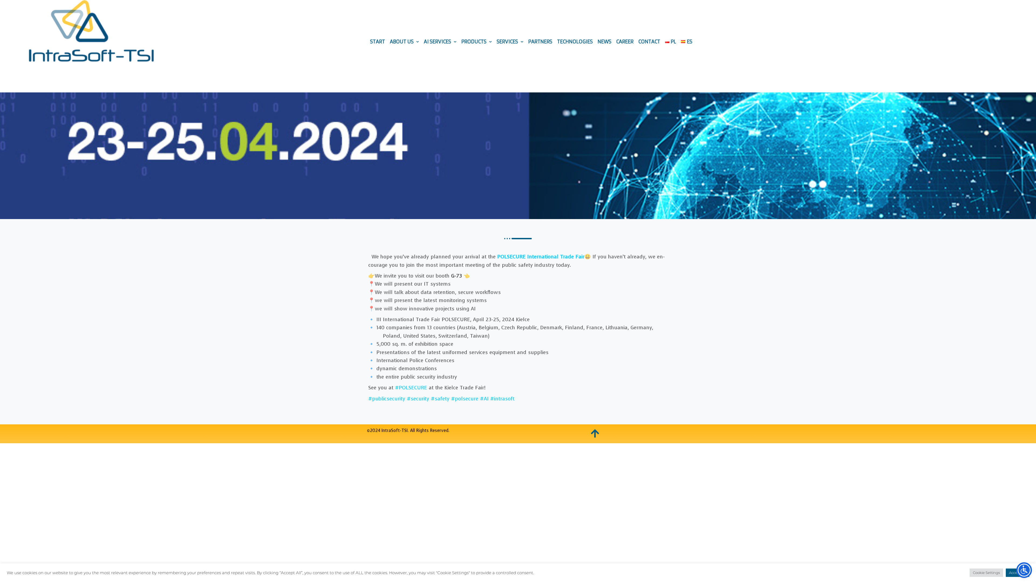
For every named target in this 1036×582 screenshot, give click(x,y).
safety (440, 398)
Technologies (575, 42)
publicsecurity (386, 398)
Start (377, 42)
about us (402, 42)
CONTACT (649, 42)
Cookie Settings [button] (986, 572)
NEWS (604, 42)
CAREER (624, 42)
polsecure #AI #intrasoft (482, 398)
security (418, 398)
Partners (540, 42)
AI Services (437, 42)
